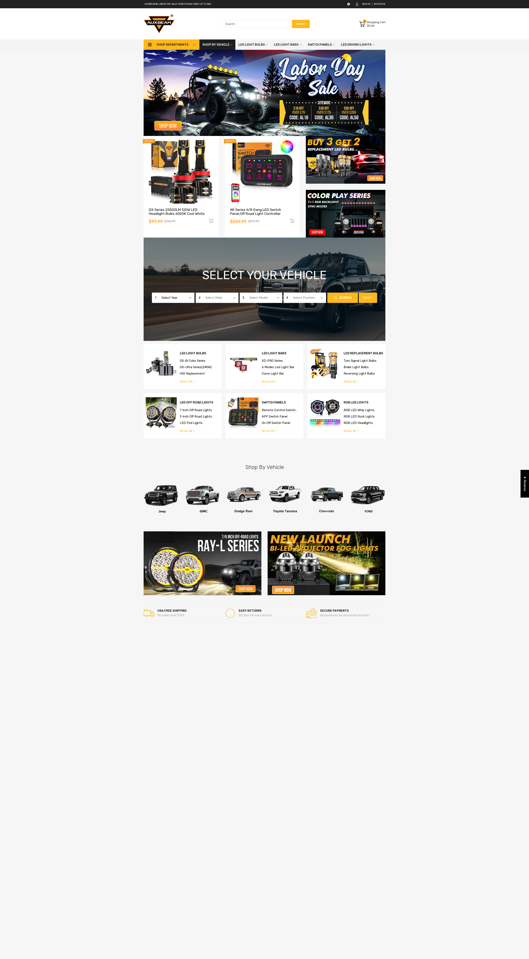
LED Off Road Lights (196, 402)
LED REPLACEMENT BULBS (363, 353)
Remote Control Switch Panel (278, 410)
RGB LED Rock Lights (359, 416)
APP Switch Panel (274, 416)
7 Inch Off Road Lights (196, 410)
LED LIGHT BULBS (193, 353)
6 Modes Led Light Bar (278, 367)
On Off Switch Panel (276, 423)
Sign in (366, 4)
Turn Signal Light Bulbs (360, 361)
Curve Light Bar (273, 373)
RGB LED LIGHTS (356, 402)
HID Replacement (192, 373)
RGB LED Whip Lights (359, 410)
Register (379, 4)
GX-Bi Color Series (192, 361)
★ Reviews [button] (525, 483)
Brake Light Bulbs (356, 367)
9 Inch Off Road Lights (196, 416)
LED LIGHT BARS (274, 353)
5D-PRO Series (272, 361)
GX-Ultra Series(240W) (196, 367)
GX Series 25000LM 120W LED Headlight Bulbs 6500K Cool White (177, 212)
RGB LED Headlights (358, 423)
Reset (368, 298)
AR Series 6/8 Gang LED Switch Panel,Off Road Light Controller (255, 212)
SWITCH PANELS (274, 402)
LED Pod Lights (191, 423)
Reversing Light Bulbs (359, 373)
